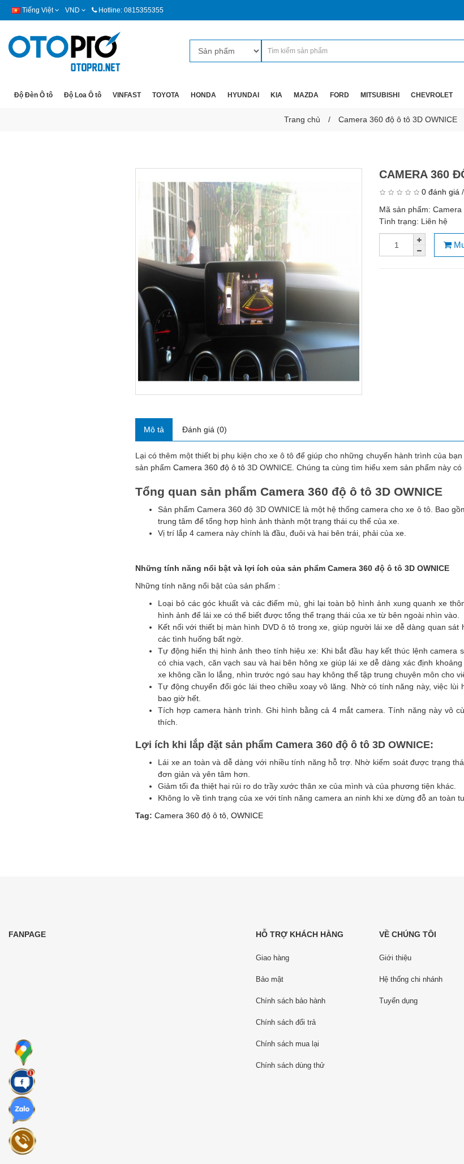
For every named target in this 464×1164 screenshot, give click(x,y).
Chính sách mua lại (287, 1044)
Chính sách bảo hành (290, 1001)
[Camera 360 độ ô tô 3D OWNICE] (248, 281)
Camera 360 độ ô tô (190, 815)
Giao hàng (272, 957)
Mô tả (154, 429)
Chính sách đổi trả (286, 1022)
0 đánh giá (440, 191)
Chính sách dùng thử (290, 1065)
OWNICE (247, 815)
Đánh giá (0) (204, 429)
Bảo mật (269, 979)
